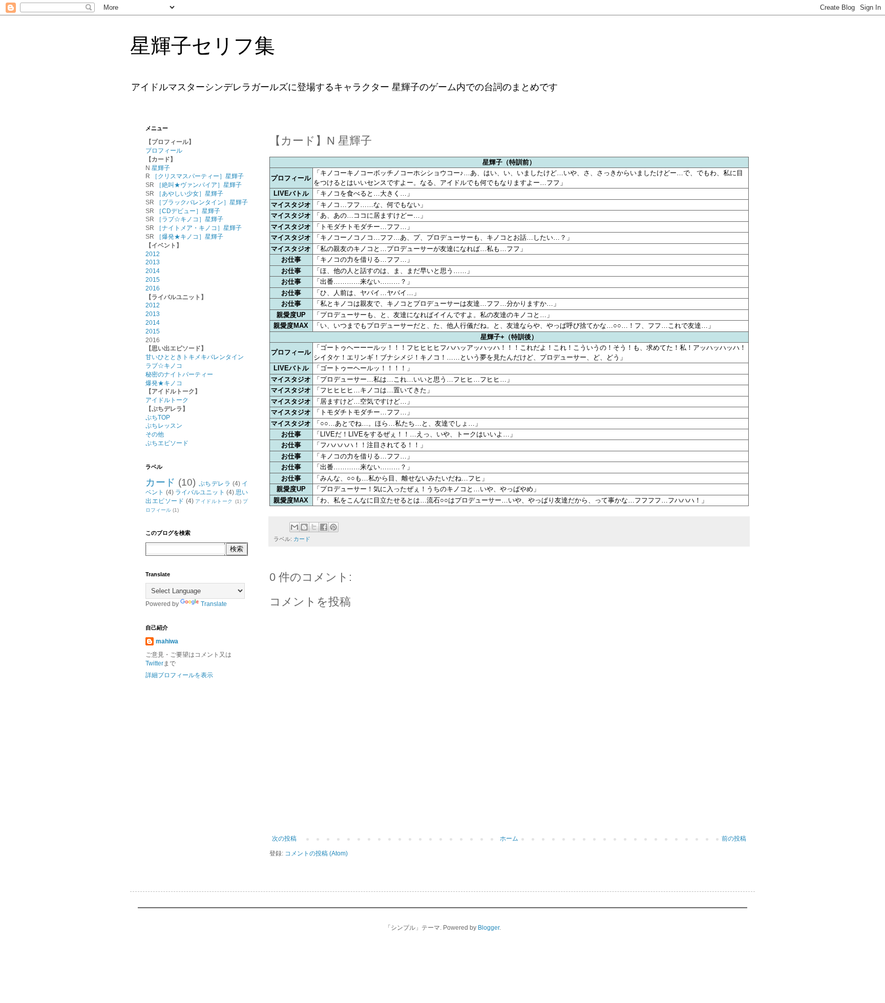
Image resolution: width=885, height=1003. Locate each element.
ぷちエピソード (166, 443)
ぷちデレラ (215, 483)
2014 (152, 271)
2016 (152, 288)
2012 (152, 254)
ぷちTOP (157, 417)
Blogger (488, 927)
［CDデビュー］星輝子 (188, 211)
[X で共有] (314, 527)
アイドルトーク (166, 400)
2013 (152, 262)
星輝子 (161, 168)
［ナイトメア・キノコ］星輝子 (199, 228)
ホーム (509, 838)
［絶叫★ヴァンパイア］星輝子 (199, 185)
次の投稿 (284, 838)
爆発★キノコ (163, 383)
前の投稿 (734, 838)
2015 (152, 279)
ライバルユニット (200, 492)
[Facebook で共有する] (324, 527)
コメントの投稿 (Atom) (316, 853)
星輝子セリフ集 (202, 45)
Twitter (154, 663)
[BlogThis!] (304, 527)
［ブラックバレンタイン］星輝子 (202, 202)
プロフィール (163, 150)
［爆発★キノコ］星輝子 (189, 236)
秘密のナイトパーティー (179, 374)
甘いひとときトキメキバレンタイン (194, 357)
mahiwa (167, 641)
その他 (154, 434)
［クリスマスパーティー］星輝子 (198, 176)
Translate (214, 604)
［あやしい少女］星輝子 (189, 193)
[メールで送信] (294, 527)
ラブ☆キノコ (163, 365)
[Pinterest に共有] (333, 527)
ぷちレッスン (163, 425)
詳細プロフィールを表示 (179, 675)
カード (301, 539)
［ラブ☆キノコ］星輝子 (189, 219)
